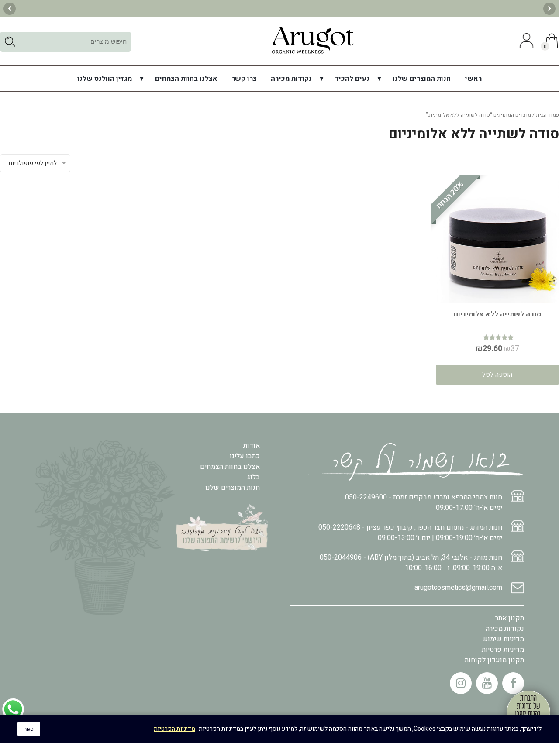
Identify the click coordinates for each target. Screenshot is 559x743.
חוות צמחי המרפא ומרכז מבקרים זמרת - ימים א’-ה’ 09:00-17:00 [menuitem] (423, 502)
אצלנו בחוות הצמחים (186, 78)
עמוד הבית (547, 115)
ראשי (473, 78)
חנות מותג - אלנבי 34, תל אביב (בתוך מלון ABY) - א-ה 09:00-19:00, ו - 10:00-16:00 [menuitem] (411, 562)
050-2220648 (339, 527)
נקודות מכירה (291, 78)
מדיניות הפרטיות (174, 728)
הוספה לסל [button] (497, 374)
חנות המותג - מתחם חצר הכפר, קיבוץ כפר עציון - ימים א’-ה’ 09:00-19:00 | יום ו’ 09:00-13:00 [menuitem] (410, 532)
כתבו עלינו (245, 456)
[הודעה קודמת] (549, 9)
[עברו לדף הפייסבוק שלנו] (513, 683)
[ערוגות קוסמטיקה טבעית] (313, 53)
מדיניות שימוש (503, 639)
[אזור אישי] (525, 41)
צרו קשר (244, 78)
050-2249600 (366, 497)
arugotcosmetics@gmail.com (458, 587)
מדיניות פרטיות (503, 649)
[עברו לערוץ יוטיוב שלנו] (487, 683)
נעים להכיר (352, 78)
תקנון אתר (509, 618)
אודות (251, 445)
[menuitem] (473, 78)
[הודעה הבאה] (9, 9)
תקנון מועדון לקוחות (494, 660)
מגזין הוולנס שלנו (104, 78)
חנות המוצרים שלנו (422, 78)
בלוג (253, 477)
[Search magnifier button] (9, 41)
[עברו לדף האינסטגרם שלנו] (461, 683)
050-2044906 (341, 557)
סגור (29, 729)
